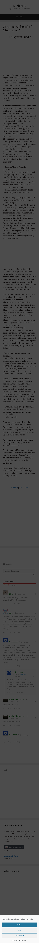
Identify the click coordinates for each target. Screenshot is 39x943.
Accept (19, 925)
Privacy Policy (23, 940)
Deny (20, 930)
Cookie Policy (14, 940)
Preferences (19, 936)
